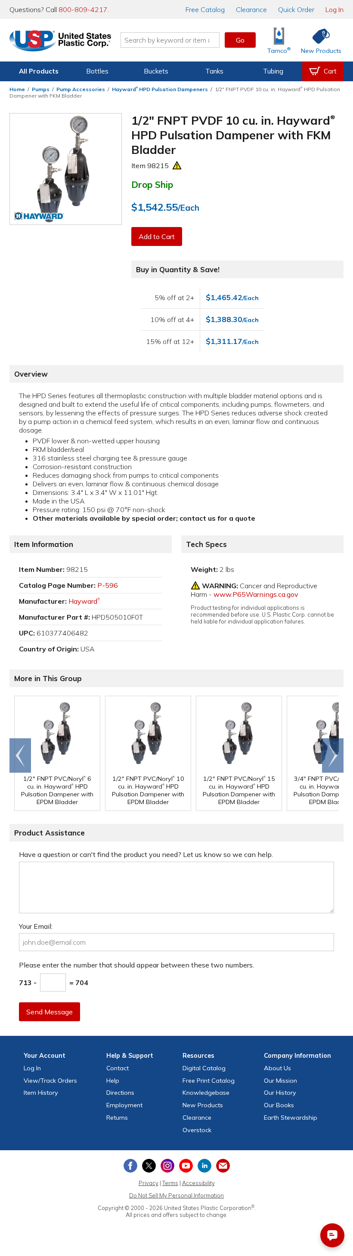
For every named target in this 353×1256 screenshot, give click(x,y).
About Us (277, 1068)
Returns (117, 1117)
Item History (41, 1092)
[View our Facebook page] (130, 1165)
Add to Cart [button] (157, 236)
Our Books (279, 1105)
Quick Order (296, 9)
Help (112, 1080)
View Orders (50, 1080)
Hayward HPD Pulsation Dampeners (160, 89)
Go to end (20, 755)
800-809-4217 (83, 9)
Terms (170, 1182)
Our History (280, 1092)
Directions (120, 1092)
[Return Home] (60, 41)
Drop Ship (152, 184)
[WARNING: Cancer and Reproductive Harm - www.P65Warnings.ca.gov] (177, 165)
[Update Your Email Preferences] (223, 1165)
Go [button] (240, 40)
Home (17, 89)
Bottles (97, 71)
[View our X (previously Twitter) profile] (149, 1165)
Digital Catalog (204, 1068)
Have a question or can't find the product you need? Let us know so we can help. (146, 854)
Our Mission (280, 1080)
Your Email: (36, 926)
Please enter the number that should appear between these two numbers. (136, 965)
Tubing (273, 71)
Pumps (41, 89)
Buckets (156, 71)
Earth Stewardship (290, 1117)
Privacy (148, 1182)
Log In (334, 9)
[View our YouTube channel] (186, 1165)
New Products (203, 1105)
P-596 (107, 585)
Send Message (49, 1011)
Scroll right (333, 755)
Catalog (205, 9)
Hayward (84, 601)
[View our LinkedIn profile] (204, 1165)
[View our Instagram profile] (167, 1165)
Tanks (214, 71)
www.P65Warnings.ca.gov (256, 594)
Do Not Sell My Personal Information (176, 1195)
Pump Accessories (80, 89)
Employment (124, 1105)
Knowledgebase (206, 1092)
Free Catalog (209, 1080)
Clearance (251, 9)
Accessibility (198, 1182)
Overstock (197, 1130)
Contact (117, 1068)
